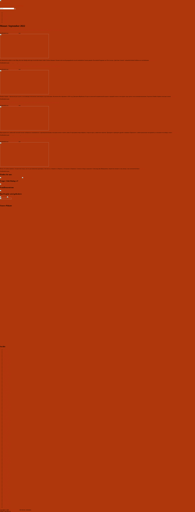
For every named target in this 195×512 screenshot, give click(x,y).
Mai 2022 (5, 414)
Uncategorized (16, 135)
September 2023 (7, 392)
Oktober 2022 (6, 407)
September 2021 (7, 425)
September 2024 (7, 377)
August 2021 (6, 426)
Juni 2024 (5, 380)
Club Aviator (24, 33)
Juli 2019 (5, 449)
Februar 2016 (6, 499)
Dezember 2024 (7, 373)
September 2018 (7, 462)
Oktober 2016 (6, 492)
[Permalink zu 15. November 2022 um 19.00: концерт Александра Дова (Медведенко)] (24, 166)
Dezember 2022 (7, 404)
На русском (6, 22)
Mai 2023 (5, 397)
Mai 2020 (5, 438)
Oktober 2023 (6, 391)
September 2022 (7, 408)
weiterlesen (152, 60)
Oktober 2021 (6, 423)
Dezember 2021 (7, 421)
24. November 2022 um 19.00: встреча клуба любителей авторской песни (29, 102)
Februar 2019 (6, 456)
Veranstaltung (21, 63)
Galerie (5, 19)
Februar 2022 (6, 418)
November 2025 (7, 360)
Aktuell (5, 12)
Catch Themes (14, 511)
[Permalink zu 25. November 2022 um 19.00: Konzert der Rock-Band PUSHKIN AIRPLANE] (24, 94)
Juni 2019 (5, 451)
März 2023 (5, 400)
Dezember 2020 (7, 430)
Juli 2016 (5, 495)
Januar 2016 (6, 500)
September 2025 (7, 363)
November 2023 (7, 389)
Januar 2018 (6, 473)
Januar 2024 (6, 386)
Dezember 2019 (7, 443)
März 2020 (5, 440)
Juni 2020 (5, 437)
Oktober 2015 (6, 504)
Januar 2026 (6, 358)
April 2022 (5, 415)
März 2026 (5, 355)
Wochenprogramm (7, 15)
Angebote (5, 16)
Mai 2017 (5, 482)
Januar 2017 (6, 488)
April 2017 (5, 484)
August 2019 (6, 448)
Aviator (5, 14)
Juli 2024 (5, 378)
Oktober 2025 (6, 362)
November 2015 (7, 503)
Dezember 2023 (7, 388)
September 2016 (7, 493)
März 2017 (5, 485)
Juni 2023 (5, 396)
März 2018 (5, 470)
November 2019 (7, 444)
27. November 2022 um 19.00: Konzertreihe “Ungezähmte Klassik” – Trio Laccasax (32, 30)
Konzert (15, 63)
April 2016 (5, 496)
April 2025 (5, 367)
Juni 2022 (5, 412)
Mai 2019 (5, 452)
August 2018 (6, 463)
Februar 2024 (6, 385)
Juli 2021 (5, 428)
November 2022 (7, 406)
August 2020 (6, 434)
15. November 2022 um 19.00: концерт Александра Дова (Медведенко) (28, 138)
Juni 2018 (5, 466)
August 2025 (6, 364)
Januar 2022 (6, 419)
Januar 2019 (6, 458)
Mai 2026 (5, 352)
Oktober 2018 (6, 460)
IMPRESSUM (4, 202)
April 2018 (5, 469)
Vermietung (6, 18)
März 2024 (5, 384)
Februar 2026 (6, 356)
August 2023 (6, 393)
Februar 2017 (6, 486)
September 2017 (7, 478)
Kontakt (5, 20)
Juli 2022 (5, 411)
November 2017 (7, 475)
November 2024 (7, 374)
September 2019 (7, 447)
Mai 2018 (5, 467)
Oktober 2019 (6, 445)
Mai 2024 (5, 381)
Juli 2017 (5, 481)
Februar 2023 (6, 401)
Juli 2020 (5, 436)
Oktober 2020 (6, 432)
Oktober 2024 (6, 375)
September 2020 (7, 433)
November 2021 (7, 422)
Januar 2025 (6, 371)
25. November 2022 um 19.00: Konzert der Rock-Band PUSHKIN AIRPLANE (30, 66)
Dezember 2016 (7, 489)
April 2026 (5, 354)
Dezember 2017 (7, 474)
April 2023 (5, 399)
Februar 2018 (6, 471)
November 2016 (7, 491)
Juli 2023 (5, 395)
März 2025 (5, 369)
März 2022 (5, 417)
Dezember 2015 (7, 501)
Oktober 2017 (6, 477)
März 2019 (5, 455)
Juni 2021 (5, 429)
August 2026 (6, 349)
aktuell (11, 63)
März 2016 (5, 497)
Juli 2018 (5, 464)
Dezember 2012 (7, 507)
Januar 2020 (6, 441)
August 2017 (6, 480)
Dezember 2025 (7, 359)
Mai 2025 (5, 366)
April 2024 (5, 382)
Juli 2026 (5, 351)
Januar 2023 (6, 403)
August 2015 (6, 506)
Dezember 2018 (7, 459)
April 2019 (5, 454)
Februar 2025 (6, 370)
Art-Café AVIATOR (5, 3)
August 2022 (6, 410)
